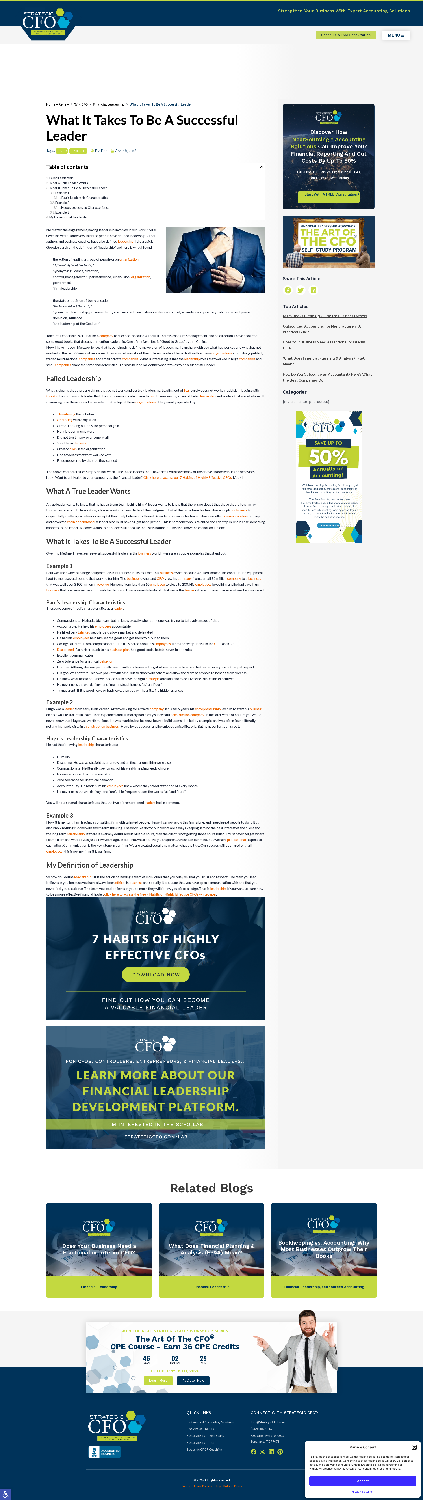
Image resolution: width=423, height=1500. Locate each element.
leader (62, 151)
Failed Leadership (61, 178)
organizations (222, 353)
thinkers (80, 443)
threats (51, 396)
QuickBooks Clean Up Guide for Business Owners (325, 316)
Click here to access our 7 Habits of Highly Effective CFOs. (187, 477)
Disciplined (65, 649)
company (106, 336)
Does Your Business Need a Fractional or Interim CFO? (99, 1249)
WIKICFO (81, 104)
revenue (103, 584)
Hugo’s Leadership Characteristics (85, 207)
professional (236, 839)
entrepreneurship (208, 709)
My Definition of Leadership (68, 217)
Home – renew (57, 104)
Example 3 (62, 212)
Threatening (66, 414)
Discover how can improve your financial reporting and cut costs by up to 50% (329, 146)
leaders (150, 802)
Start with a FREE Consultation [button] (330, 194)
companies (87, 359)
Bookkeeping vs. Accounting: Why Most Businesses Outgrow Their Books (323, 1249)
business (144, 553)
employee (157, 584)
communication (236, 516)
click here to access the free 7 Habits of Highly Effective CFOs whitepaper (160, 894)
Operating (64, 419)
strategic (153, 678)
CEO (160, 578)
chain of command (81, 522)
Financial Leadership (108, 104)
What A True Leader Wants (69, 183)
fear (187, 390)
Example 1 (62, 193)
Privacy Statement (362, 1491)
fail (152, 396)
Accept (363, 1481)
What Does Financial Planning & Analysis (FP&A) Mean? (211, 1249)
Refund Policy (232, 1486)
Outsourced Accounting (343, 1287)
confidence (239, 510)
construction (180, 714)
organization (129, 259)
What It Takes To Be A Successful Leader (78, 188)
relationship (76, 834)
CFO (217, 643)
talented (84, 632)
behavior (106, 661)
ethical (120, 882)
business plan (119, 649)
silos (73, 449)
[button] (5, 1494)
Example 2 (62, 203)
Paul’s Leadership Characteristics (84, 197)
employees (203, 584)
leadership (78, 151)
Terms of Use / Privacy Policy (201, 1486)
